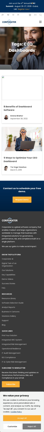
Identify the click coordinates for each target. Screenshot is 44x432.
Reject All (32, 426)
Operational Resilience (11, 348)
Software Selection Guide (12, 303)
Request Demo (22, 199)
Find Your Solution (9, 335)
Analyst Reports (8, 307)
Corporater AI (7, 259)
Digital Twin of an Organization (9, 264)
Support (5, 320)
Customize (12, 426)
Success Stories (8, 283)
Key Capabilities (8, 274)
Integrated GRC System (12, 340)
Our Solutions (7, 270)
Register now (23, 9)
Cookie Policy (16, 412)
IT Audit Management (11, 353)
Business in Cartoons (10, 311)
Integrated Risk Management (14, 344)
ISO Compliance (9, 357)
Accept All (22, 418)
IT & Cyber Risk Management (14, 362)
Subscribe (10, 384)
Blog (3, 325)
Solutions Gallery (9, 316)
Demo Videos (7, 279)
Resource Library (9, 298)
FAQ (3, 288)
